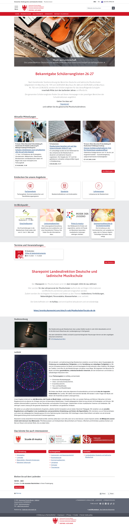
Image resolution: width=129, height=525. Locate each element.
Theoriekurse (55, 467)
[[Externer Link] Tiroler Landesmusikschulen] (99, 439)
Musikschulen (26, 14)
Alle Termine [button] (109, 262)
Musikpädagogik (56, 458)
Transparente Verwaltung (85, 500)
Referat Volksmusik (61, 14)
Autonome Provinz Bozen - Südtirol (29, 500)
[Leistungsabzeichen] (51, 215)
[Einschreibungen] (26, 215)
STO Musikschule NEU (58, 339)
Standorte (49, 14)
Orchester (54, 465)
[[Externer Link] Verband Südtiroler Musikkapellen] (64, 439)
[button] (64, 61)
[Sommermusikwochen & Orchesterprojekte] (103, 215)
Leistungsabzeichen (51, 223)
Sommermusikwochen (58, 460)
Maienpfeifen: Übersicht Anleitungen (28, 460)
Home (17, 14)
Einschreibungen (26, 223)
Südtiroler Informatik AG (29, 509)
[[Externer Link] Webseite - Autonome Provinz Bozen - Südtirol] (33, 8)
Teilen (103, 494)
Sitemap (18, 493)
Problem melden (109, 500)
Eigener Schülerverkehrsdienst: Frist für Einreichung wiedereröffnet (97, 149)
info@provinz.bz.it (24, 504)
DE (95, 1)
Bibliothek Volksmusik (24, 462)
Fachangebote (30, 191)
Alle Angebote (38, 14)
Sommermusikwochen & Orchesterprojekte (103, 224)
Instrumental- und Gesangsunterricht (62, 455)
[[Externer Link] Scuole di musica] (30, 439)
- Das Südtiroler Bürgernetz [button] (101, 509)
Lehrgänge (54, 462)
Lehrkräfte (20, 458)
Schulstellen (21, 455)
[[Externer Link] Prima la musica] (77, 215)
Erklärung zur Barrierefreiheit (46, 515)
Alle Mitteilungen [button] (107, 171)
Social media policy (86, 515)
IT (99, 1)
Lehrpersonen (98, 191)
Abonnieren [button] (19, 487)
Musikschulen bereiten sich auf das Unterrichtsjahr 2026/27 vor (63, 147)
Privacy (68, 515)
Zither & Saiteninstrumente (35, 253)
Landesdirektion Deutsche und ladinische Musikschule (98, 456)
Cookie (75, 515)
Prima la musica (77, 223)
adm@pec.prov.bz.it (23, 506)
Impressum (61, 515)
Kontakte (99, 500)
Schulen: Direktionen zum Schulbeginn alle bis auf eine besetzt (30, 151)
